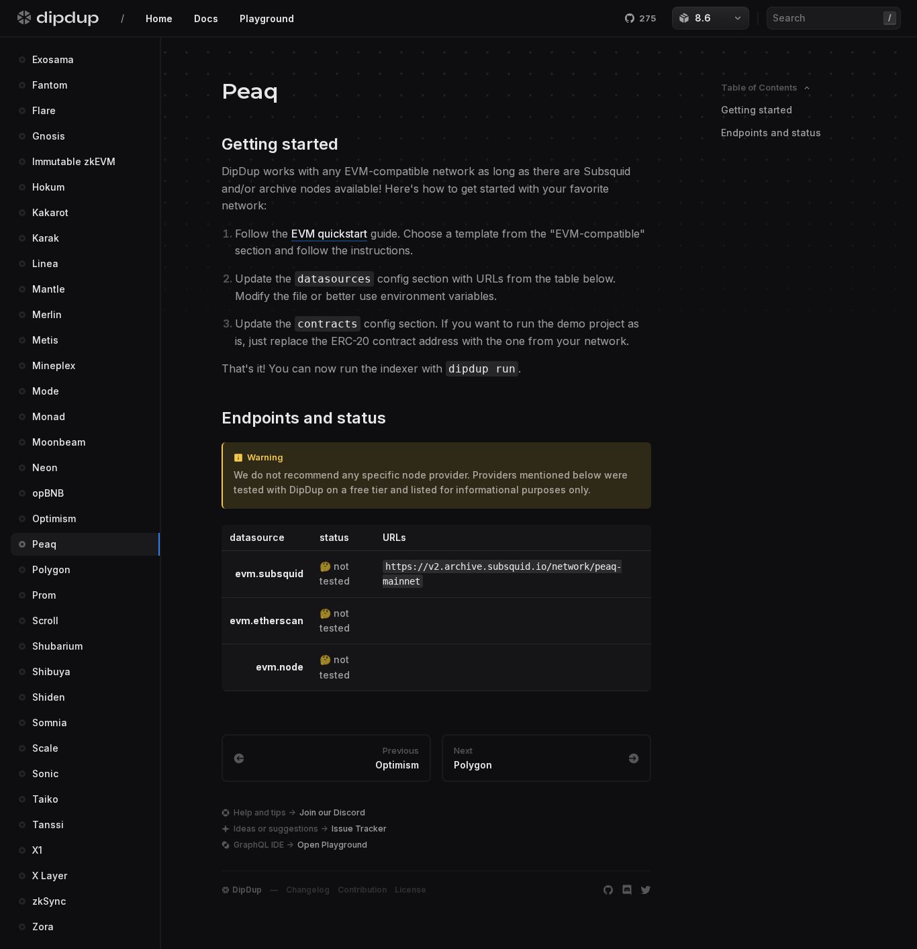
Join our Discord (332, 812)
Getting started (756, 109)
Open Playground (332, 845)
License (410, 890)
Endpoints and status (771, 132)
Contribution (362, 890)
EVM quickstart (329, 233)
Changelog (308, 890)
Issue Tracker (359, 828)
